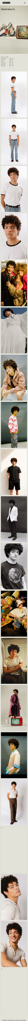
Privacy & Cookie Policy (21, 1020)
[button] (24, 3)
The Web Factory (11, 1020)
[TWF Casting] (6, 3)
